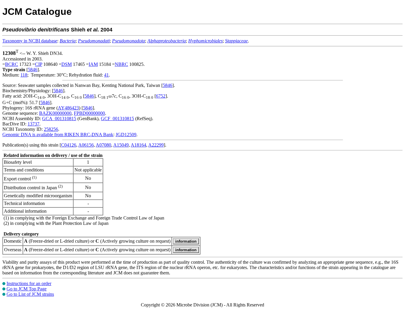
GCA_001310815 (59, 118)
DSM (66, 64)
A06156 (86, 144)
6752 (160, 95)
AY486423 (68, 107)
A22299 (156, 144)
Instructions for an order (29, 283)
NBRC (121, 64)
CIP (38, 64)
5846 (32, 69)
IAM (93, 64)
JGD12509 (126, 134)
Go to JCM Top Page (27, 288)
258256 (51, 129)
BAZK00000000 (55, 113)
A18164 (138, 144)
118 (23, 74)
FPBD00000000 (89, 113)
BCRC (11, 64)
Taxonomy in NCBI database (29, 40)
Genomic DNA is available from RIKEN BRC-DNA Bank (57, 134)
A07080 (103, 144)
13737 (33, 123)
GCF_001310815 (117, 118)
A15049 (121, 144)
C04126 (68, 144)
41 (106, 74)
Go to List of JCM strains (30, 294)
